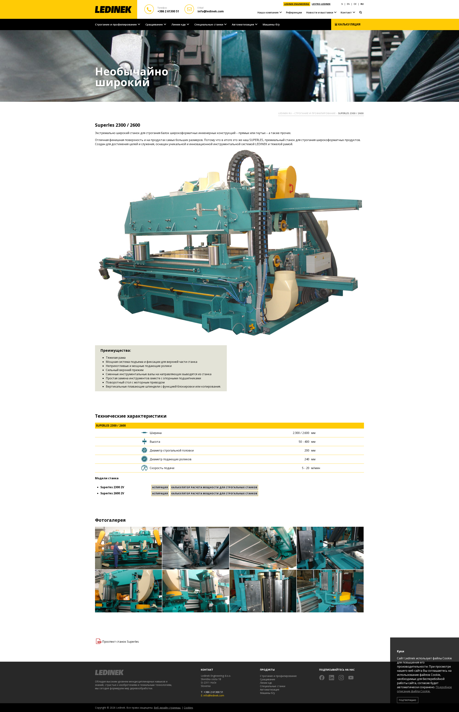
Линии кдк (178, 24)
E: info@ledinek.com (212, 695)
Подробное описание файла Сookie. (424, 689)
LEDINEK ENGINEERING (296, 4)
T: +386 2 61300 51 (212, 692)
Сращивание (154, 24)
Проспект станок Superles (120, 642)
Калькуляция (348, 24)
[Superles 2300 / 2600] (128, 548)
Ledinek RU (285, 113)
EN (348, 4)
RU (362, 4)
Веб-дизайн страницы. (167, 707)
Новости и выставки (319, 12)
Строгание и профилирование (116, 24)
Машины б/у (271, 24)
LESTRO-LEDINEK (321, 4)
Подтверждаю (407, 700)
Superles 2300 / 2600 (351, 113)
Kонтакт (346, 12)
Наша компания (267, 12)
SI (342, 4)
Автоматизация (243, 24)
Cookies (188, 707)
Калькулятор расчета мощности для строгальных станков (214, 487)
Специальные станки (208, 24)
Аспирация (160, 487)
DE (355, 4)
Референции (294, 12)
